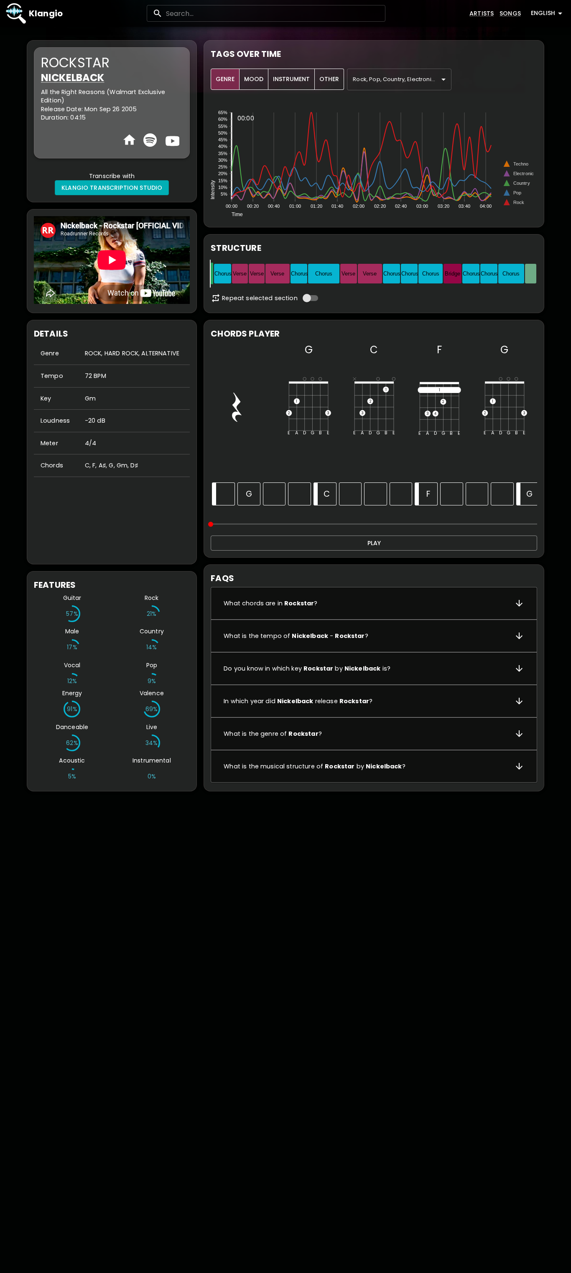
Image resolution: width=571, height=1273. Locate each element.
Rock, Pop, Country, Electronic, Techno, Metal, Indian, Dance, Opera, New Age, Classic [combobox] (402, 79)
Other (329, 79)
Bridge (452, 273)
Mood (253, 79)
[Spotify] (150, 140)
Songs (510, 13)
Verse (240, 273)
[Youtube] (171, 140)
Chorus (222, 273)
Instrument (291, 79)
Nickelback (73, 77)
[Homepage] (129, 140)
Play (374, 543)
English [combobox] (543, 13)
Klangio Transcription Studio (111, 188)
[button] (374, 603)
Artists (481, 13)
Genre (225, 79)
